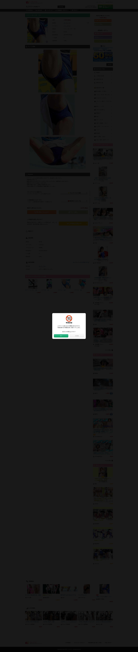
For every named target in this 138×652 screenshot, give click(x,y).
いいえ (77, 335)
